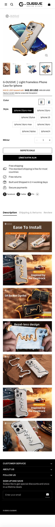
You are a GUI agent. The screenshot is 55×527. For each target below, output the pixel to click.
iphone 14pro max (23, 124)
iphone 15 (45, 117)
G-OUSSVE (12, 510)
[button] (6, 4)
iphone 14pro (43, 124)
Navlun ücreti (8, 93)
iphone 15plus (28, 117)
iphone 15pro (43, 110)
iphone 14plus (29, 131)
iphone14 (45, 131)
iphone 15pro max (23, 110)
